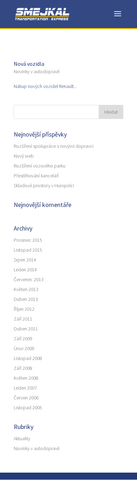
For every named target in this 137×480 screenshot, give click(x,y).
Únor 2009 (24, 348)
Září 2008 (23, 368)
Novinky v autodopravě (37, 71)
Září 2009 (23, 338)
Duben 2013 (26, 299)
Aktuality (22, 438)
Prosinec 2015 (28, 240)
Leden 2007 (25, 388)
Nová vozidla (29, 63)
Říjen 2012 (24, 309)
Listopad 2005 (28, 407)
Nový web (24, 156)
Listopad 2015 (28, 250)
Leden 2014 (25, 269)
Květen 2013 (26, 289)
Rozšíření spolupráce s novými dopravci (53, 146)
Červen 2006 (26, 397)
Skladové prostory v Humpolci (44, 185)
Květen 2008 (26, 378)
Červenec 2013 (29, 279)
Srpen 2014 (25, 260)
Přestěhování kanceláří (36, 175)
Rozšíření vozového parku (39, 166)
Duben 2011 (26, 329)
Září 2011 (23, 319)
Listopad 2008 (28, 358)
